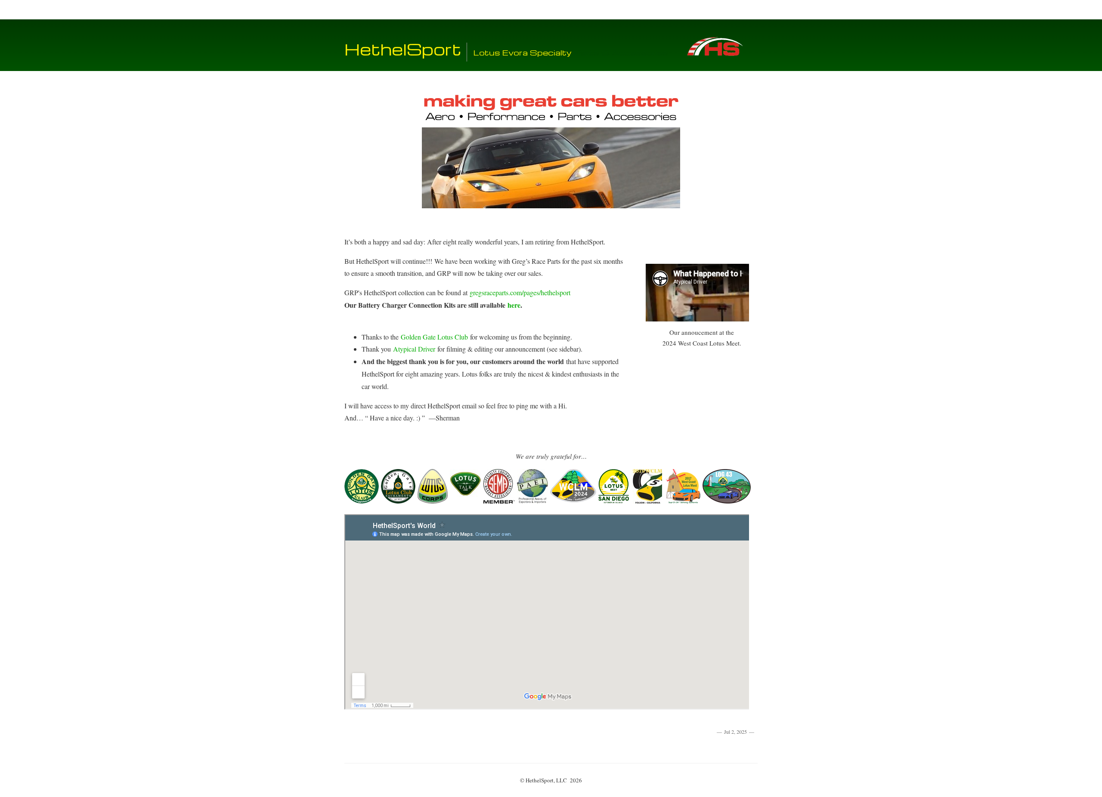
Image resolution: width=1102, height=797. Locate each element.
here (514, 305)
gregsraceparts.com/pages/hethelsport (520, 292)
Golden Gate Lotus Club (434, 336)
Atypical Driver (414, 348)
